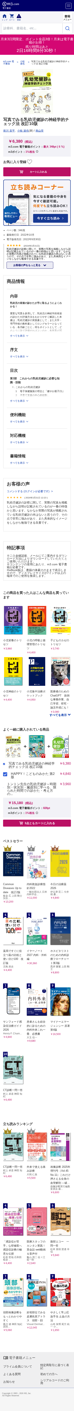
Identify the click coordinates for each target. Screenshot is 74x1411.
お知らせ (9, 1381)
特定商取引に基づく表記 (54, 1366)
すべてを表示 (59, 715)
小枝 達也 (22, 62)
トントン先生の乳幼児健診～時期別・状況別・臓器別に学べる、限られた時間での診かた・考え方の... (31, 789)
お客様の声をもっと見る (27, 265)
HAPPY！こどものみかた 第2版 (33, 775)
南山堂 (40, 130)
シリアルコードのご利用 (54, 1382)
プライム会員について (17, 1366)
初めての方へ (49, 1374)
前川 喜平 (9, 130)
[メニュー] (69, 6)
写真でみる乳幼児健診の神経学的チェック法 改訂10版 (32, 765)
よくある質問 (12, 1374)
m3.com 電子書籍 (8, 62)
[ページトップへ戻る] (68, 1405)
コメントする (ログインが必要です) (28, 491)
